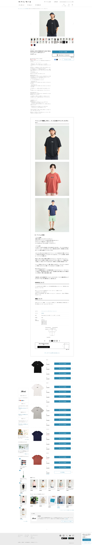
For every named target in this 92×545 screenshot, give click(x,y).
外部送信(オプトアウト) (34, 542)
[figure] (44, 340)
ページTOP (47, 529)
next (72, 24)
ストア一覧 (24, 8)
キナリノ (19, 536)
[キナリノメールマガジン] (73, 536)
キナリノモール (20, 8)
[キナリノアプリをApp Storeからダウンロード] (64, 538)
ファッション (43, 311)
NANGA (27, 8)
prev (31, 24)
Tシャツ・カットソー (53, 311)
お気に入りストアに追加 (68, 521)
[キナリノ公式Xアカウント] (67, 536)
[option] (52, 24)
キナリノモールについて (34, 535)
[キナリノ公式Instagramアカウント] (64, 536)
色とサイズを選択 (64, 51)
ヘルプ (32, 536)
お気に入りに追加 (68, 59)
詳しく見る (27, 439)
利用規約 (23, 542)
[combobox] (52, 341)
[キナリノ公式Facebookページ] (60, 536)
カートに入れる (87, 539)
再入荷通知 (63, 472)
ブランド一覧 (26, 535)
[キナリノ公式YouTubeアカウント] (70, 536)
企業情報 (19, 542)
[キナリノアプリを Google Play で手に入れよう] (71, 538)
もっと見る (25, 521)
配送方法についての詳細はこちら (23, 414)
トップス (47, 311)
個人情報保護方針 (27, 542)
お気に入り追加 (87, 542)
